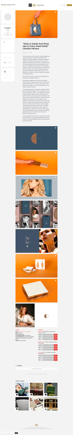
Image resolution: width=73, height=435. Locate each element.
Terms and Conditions (41, 428)
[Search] (61, 5)
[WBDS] (5, 72)
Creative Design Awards (40, 428)
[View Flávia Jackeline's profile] (17, 394)
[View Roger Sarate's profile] (31, 394)
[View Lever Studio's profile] (45, 394)
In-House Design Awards (32, 428)
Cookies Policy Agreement (33, 428)
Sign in (64, 5)
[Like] (55, 12)
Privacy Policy (26, 428)
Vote (55, 334)
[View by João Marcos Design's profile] (31, 409)
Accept (16, 433)
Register (69, 5)
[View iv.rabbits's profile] (17, 409)
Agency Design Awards (24, 428)
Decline (13, 433)
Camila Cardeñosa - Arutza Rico (24, 331)
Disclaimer (47, 428)
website (8, 32)
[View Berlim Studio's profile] (45, 409)
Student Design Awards (48, 428)
